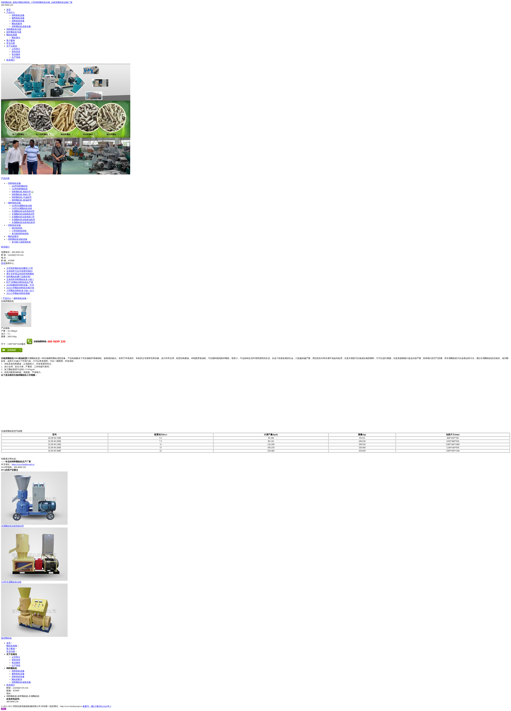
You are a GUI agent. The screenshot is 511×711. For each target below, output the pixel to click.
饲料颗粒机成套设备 (21, 26)
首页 (8, 10)
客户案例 (10, 40)
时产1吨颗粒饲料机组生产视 (19, 282)
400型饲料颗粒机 (20, 186)
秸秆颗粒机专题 (13, 32)
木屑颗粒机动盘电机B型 (23, 211)
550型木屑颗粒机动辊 (22, 208)
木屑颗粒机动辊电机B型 (23, 214)
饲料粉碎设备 (18, 21)
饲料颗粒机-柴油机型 (22, 200)
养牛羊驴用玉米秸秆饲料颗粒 (20, 274)
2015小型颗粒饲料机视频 (18, 293)
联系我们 (10, 60)
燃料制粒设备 (18, 18)
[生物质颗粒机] (16, 326)
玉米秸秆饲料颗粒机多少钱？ (20, 279)
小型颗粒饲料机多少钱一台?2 (20, 290)
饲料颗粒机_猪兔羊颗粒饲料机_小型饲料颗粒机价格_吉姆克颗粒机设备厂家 (36, 2)
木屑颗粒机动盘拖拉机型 (23, 222)
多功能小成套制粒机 (21, 242)
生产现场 (16, 57)
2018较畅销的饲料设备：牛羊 (20, 285)
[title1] (34, 524)
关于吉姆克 (11, 46)
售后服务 (16, 54)
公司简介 (16, 49)
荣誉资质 (16, 51)
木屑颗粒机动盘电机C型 (23, 217)
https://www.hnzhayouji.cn (23, 464)
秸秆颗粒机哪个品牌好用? (18, 276)
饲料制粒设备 (18, 15)
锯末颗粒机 (6, 638)
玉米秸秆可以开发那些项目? (19, 271)
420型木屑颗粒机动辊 (22, 206)
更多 (3, 263)
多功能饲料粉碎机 (20, 233)
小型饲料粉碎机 (19, 231)
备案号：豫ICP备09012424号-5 (97, 706)
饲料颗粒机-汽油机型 (22, 197)
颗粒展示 (16, 37)
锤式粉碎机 (17, 228)
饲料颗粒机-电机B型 (21, 192)
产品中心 (10, 12)
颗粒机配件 (17, 24)
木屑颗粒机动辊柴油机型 (23, 219)
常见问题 (10, 43)
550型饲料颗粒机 (20, 189)
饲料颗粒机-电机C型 (21, 194)
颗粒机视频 (11, 35)
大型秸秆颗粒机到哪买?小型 (19, 268)
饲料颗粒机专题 (13, 29)
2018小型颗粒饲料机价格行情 (20, 288)
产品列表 (5, 178)
